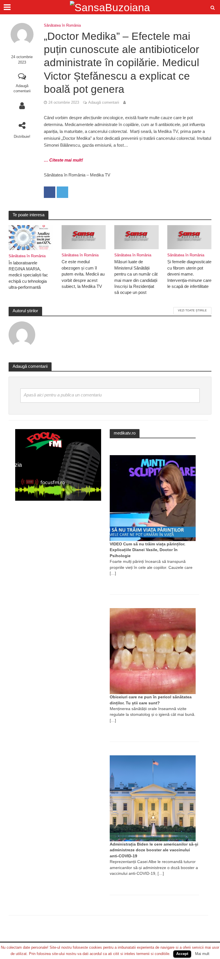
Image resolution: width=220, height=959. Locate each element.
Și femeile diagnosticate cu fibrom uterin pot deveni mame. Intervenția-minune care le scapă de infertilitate (189, 274)
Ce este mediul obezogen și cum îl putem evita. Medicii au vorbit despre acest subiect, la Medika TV (83, 274)
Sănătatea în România (62, 25)
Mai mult (202, 954)
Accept (182, 954)
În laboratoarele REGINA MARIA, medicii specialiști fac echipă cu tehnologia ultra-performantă (28, 275)
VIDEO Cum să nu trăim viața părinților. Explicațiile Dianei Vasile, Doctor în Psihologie (147, 550)
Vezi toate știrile (192, 310)
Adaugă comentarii (22, 88)
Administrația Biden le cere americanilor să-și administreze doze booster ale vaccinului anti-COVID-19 (154, 850)
